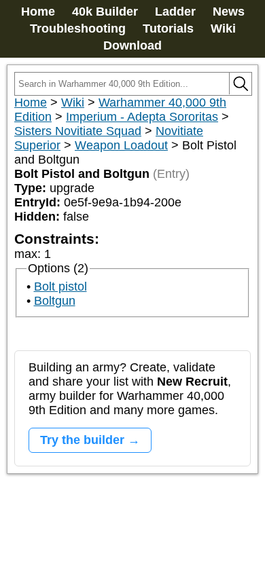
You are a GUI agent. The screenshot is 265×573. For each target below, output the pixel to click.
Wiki (223, 28)
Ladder (175, 11)
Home (38, 11)
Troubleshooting (78, 28)
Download (132, 45)
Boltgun (54, 301)
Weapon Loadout (121, 145)
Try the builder (82, 440)
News (229, 11)
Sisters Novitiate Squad (77, 131)
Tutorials (168, 28)
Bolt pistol (60, 286)
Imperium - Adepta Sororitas (142, 117)
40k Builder (105, 11)
